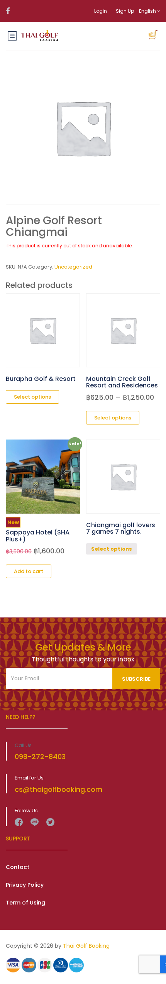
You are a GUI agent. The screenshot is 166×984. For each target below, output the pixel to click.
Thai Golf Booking (86, 946)
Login (100, 11)
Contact (17, 867)
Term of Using (25, 902)
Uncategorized (73, 267)
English (148, 11)
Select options (111, 549)
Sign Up (125, 11)
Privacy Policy (25, 885)
